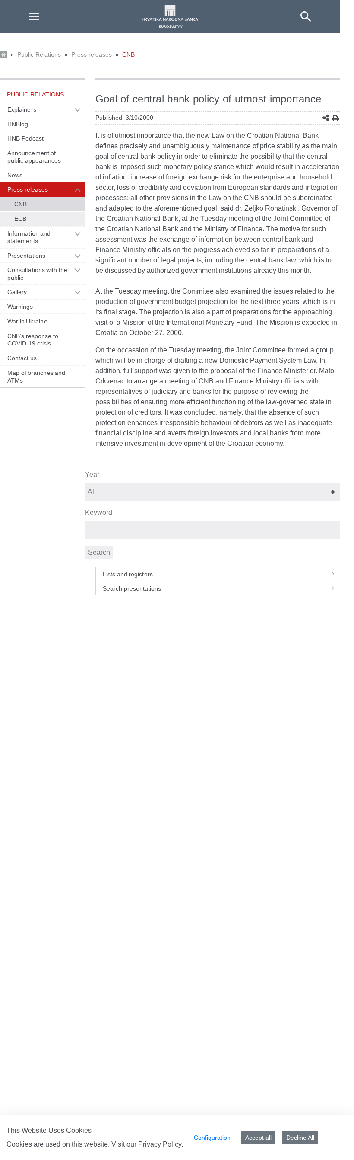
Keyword (98, 512)
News (14, 175)
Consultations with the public (37, 273)
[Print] (336, 118)
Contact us (22, 358)
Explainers (21, 109)
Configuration (212, 1137)
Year (92, 474)
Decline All (300, 1137)
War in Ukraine (27, 321)
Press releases (91, 54)
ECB (20, 218)
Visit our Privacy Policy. (147, 1144)
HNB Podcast (25, 138)
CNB (128, 54)
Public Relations (39, 54)
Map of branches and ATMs (36, 376)
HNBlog (17, 124)
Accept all (258, 1137)
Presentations (26, 255)
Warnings (20, 306)
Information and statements (29, 237)
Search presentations (132, 588)
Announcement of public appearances (34, 157)
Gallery (17, 291)
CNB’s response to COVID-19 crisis (32, 339)
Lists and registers (128, 574)
